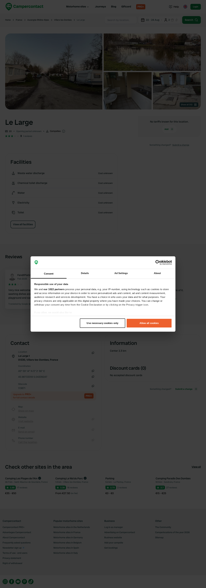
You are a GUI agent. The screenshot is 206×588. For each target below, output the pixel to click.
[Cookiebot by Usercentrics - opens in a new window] (158, 262)
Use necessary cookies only (102, 323)
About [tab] (157, 273)
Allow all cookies (149, 323)
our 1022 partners (54, 289)
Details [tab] (85, 273)
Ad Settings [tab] (121, 273)
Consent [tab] (49, 273)
